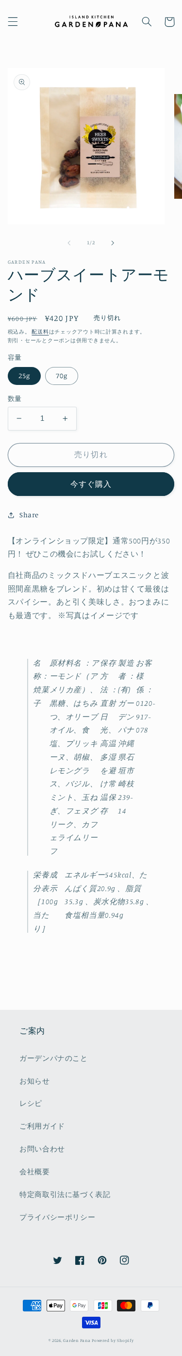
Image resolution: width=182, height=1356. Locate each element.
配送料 (40, 332)
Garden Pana (76, 1340)
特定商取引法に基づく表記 (65, 1194)
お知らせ (34, 1081)
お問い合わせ (42, 1149)
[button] (12, 22)
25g (24, 375)
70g (61, 375)
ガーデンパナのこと (53, 1058)
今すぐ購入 (91, 484)
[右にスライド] (113, 243)
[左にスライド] (69, 243)
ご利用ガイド (42, 1126)
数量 (15, 398)
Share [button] (29, 514)
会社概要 (34, 1171)
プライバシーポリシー (57, 1217)
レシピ (30, 1103)
